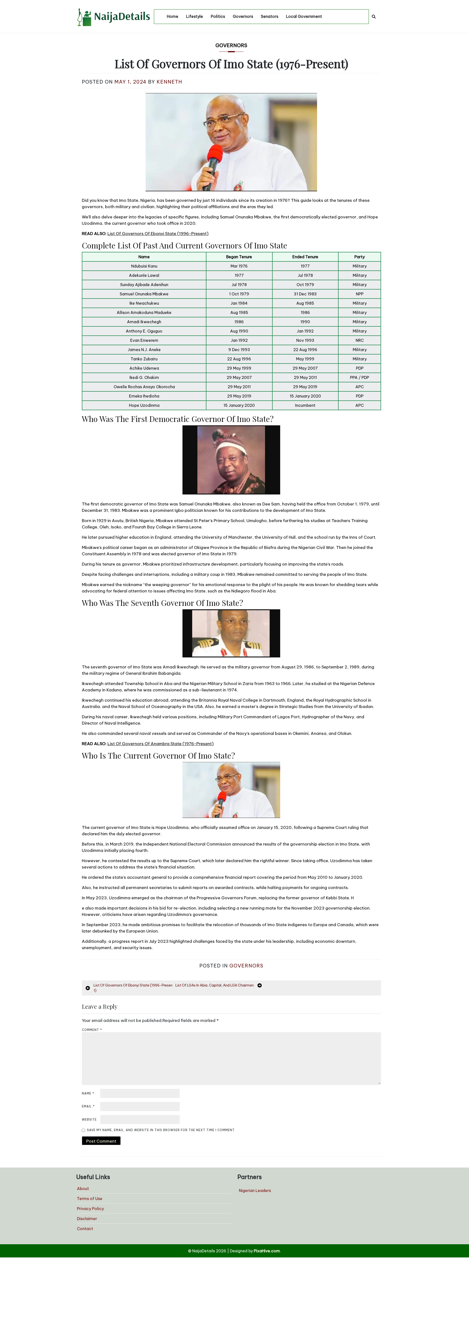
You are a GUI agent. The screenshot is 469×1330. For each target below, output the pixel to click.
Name (88, 1093)
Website (89, 1119)
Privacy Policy (90, 1208)
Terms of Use (89, 1198)
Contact (85, 1228)
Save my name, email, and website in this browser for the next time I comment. (161, 1130)
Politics (218, 16)
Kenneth (169, 82)
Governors (243, 16)
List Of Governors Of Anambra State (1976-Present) (160, 743)
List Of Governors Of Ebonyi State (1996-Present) (158, 233)
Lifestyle (194, 16)
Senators (269, 16)
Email (88, 1106)
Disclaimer (87, 1218)
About (83, 1188)
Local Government (304, 16)
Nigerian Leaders (255, 1190)
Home (172, 16)
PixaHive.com (267, 1250)
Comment (92, 1030)
